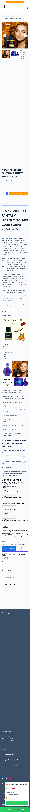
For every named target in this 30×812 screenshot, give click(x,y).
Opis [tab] (15, 203)
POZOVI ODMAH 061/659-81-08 (15, 2)
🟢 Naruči (9, 809)
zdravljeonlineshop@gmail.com (11, 760)
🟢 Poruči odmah (17, 803)
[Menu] (27, 8)
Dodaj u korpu (18, 193)
